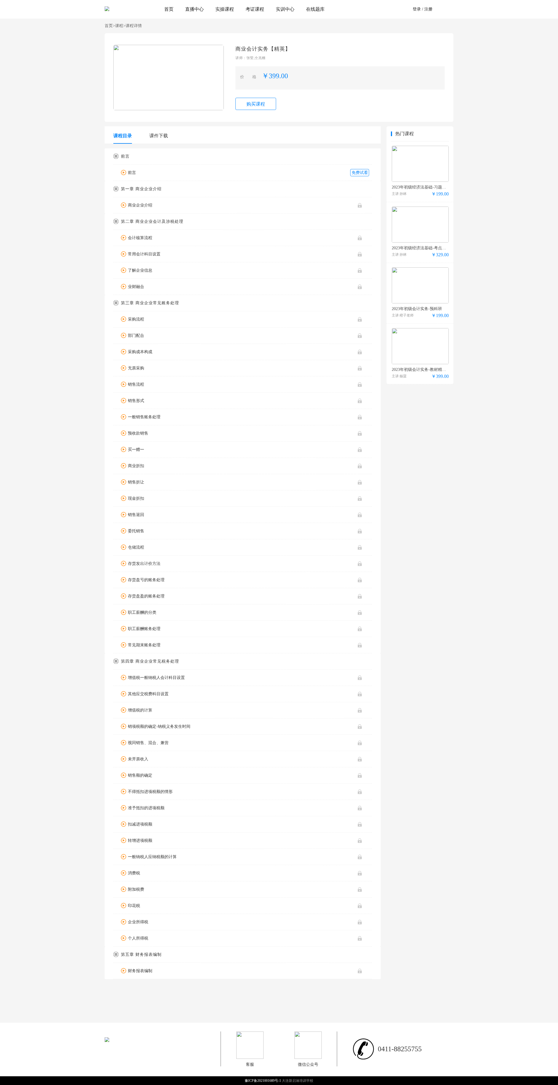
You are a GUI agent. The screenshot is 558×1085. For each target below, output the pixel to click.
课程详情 (134, 26)
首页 (169, 9)
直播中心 (194, 9)
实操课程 (224, 9)
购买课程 (255, 104)
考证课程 (255, 9)
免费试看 (360, 172)
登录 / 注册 (422, 9)
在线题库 (315, 9)
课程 (120, 26)
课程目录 (122, 135)
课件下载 (158, 135)
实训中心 (285, 9)
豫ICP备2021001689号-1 (263, 1081)
